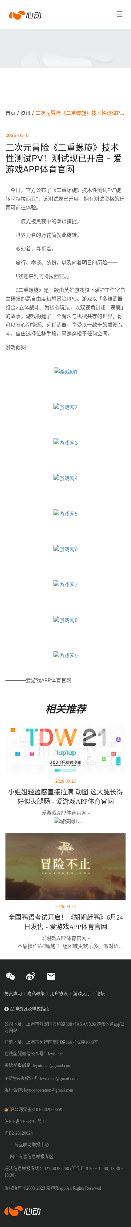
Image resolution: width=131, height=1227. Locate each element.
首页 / (12, 113)
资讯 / (27, 113)
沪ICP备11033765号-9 (24, 1121)
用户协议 (59, 993)
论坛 (100, 993)
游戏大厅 (82, 993)
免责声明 (13, 993)
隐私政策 (36, 993)
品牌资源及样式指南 (29, 1009)
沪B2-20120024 (18, 1133)
